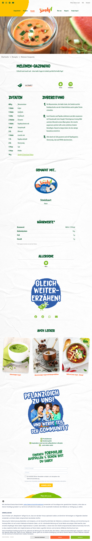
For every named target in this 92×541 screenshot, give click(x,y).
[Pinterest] (42, 317)
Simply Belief (17, 11)
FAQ (83, 3)
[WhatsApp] (49, 317)
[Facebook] (35, 317)
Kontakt (88, 3)
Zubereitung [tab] (53, 97)
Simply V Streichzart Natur (25, 155)
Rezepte (32, 11)
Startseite (5, 57)
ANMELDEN (46, 485)
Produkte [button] (25, 11)
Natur (45, 202)
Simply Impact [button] (74, 11)
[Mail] (56, 317)
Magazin (66, 11)
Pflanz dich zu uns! (75, 3)
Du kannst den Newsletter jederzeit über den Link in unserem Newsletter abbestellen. (45, 481)
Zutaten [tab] (15, 97)
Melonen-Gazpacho (28, 57)
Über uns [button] (59, 11)
